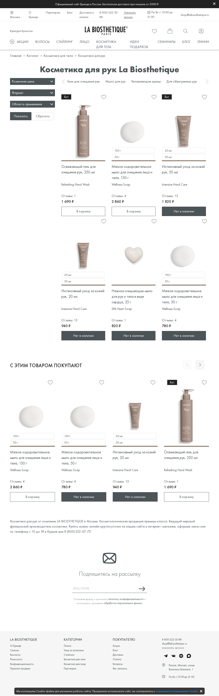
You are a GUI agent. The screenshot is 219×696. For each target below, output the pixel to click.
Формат (18, 92)
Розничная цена (23, 81)
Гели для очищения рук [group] (83, 81)
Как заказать (120, 668)
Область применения (27, 104)
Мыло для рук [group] (115, 81)
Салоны (14, 650)
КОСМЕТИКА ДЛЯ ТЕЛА (106, 44)
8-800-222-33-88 (108, 15)
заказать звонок (173, 647)
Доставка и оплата (86, 15)
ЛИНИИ (203, 41)
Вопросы (118, 664)
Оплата (117, 659)
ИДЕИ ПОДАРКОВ (139, 44)
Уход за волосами (74, 650)
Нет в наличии (184, 211)
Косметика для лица (75, 664)
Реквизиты (16, 659)
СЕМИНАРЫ (166, 41)
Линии (67, 646)
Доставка (118, 655)
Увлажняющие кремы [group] (146, 81)
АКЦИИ (22, 41)
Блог (70, 12)
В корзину (83, 211)
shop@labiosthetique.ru (195, 15)
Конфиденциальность (22, 664)
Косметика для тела (74, 659)
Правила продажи (20, 668)
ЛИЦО (84, 41)
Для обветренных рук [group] (181, 81)
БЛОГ (186, 41)
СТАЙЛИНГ (64, 41)
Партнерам (53, 12)
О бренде (33, 15)
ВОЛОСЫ (42, 41)
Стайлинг (69, 655)
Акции (116, 646)
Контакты (15, 655)
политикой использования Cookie (177, 691)
